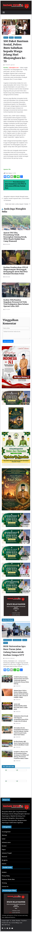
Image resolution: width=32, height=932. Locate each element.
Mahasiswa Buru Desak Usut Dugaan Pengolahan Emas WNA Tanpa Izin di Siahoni (21, 718)
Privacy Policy (6, 876)
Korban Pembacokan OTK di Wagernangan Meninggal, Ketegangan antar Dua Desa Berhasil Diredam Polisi (15, 270)
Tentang (4, 883)
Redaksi (4, 872)
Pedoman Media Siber (8, 879)
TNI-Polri (4, 835)
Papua (4, 849)
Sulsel (3, 839)
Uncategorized (6, 831)
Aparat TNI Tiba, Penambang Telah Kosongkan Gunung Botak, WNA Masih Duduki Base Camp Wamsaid (15, 237)
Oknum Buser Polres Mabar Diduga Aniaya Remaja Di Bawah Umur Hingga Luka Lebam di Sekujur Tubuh (21, 694)
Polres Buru (18, 37)
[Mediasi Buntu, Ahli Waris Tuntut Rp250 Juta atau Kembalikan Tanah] (7, 744)
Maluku (6, 37)
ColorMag (15, 922)
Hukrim (4, 863)
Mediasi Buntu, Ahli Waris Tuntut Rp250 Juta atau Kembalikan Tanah (21, 743)
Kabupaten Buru (7, 640)
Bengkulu (5, 860)
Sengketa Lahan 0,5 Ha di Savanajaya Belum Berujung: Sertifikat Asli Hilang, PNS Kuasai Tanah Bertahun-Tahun (21, 755)
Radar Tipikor (21, 920)
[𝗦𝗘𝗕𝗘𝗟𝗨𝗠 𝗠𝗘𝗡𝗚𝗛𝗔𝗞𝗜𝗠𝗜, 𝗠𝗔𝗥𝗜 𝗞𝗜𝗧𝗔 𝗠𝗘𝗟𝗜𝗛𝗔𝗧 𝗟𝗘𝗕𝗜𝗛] (7, 707)
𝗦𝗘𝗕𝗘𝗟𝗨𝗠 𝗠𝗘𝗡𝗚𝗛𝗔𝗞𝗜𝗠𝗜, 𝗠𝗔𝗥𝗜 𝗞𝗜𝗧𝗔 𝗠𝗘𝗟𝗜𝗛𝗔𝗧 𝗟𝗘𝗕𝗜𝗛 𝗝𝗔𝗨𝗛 (20, 706)
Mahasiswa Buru (17, 640)
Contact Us (5, 886)
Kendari (4, 846)
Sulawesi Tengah (7, 853)
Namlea (11, 37)
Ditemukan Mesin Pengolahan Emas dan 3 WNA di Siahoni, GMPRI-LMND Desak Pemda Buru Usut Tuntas (21, 731)
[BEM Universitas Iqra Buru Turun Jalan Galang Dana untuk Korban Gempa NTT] (16, 630)
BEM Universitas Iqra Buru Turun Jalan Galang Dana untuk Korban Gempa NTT (14, 650)
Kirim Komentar (8, 341)
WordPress (6, 924)
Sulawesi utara (6, 842)
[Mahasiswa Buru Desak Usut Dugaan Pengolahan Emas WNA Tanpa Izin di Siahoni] (7, 719)
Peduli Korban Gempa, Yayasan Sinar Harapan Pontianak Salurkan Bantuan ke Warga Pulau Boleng (21, 680)
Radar (13, 65)
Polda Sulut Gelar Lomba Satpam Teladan (16, 204)
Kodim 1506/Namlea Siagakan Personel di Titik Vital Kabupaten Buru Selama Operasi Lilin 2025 (16, 303)
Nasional (4, 856)
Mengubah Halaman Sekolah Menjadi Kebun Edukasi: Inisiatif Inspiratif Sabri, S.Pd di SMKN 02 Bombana (16, 198)
